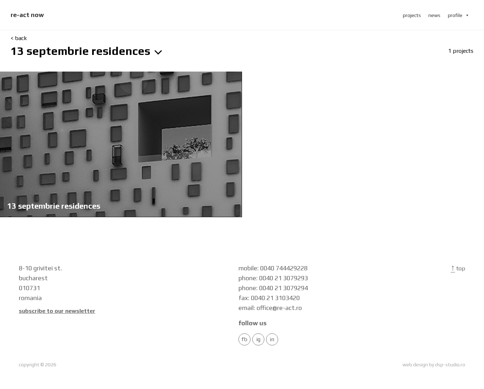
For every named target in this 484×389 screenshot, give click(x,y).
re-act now (27, 14)
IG (258, 339)
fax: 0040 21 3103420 (269, 297)
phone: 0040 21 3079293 (273, 278)
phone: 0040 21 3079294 (273, 288)
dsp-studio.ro (450, 364)
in (272, 339)
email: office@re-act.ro (270, 307)
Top (458, 268)
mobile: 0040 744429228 (273, 268)
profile (455, 15)
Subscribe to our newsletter (57, 311)
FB (244, 339)
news (434, 15)
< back (19, 38)
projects (412, 15)
